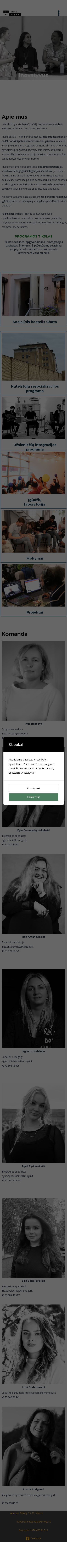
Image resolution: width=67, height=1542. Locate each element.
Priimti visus (33, 797)
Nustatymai (33, 788)
